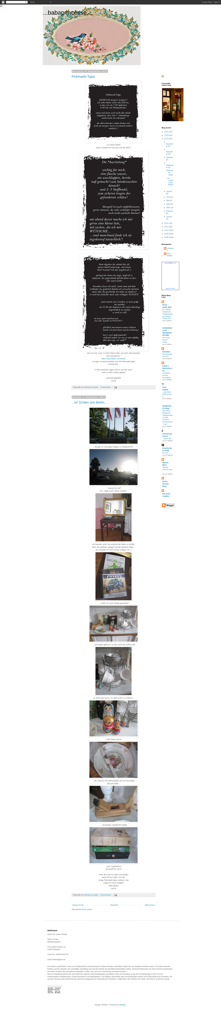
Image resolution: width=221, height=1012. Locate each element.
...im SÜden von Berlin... (89, 402)
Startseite (114, 905)
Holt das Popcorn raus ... (167, 469)
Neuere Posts (78, 905)
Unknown (170, 249)
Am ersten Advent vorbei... (166, 340)
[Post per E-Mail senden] (115, 387)
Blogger (123, 1005)
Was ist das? (170, 288)
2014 (166, 135)
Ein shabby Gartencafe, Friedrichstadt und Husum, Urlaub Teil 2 (167, 314)
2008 (166, 237)
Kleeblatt (166, 352)
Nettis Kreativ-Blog (165, 483)
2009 (166, 234)
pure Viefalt (169, 255)
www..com (170, 263)
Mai (168, 200)
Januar (169, 217)
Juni (168, 197)
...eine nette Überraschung (167, 394)
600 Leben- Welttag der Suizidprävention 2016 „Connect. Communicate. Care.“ (167, 417)
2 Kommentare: (106, 387)
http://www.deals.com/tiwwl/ (113, 358)
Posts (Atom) (87, 909)
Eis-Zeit (165, 453)
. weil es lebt (166, 438)
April (168, 204)
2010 (166, 230)
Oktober (169, 157)
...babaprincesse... (67, 12)
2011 (166, 227)
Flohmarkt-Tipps (83, 76)
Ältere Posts (150, 905)
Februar (169, 211)
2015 (166, 132)
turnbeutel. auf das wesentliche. (166, 375)
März (168, 207)
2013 (166, 139)
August (169, 191)
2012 (166, 223)
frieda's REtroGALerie (167, 368)
